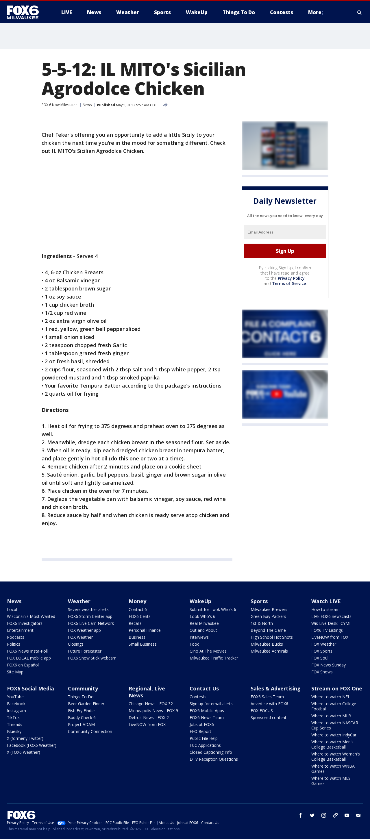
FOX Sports (321, 651)
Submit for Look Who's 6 (213, 609)
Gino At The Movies (208, 651)
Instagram (16, 710)
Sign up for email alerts (211, 703)
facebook (300, 815)
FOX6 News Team (207, 717)
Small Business (143, 644)
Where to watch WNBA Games (333, 768)
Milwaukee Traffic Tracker (214, 658)
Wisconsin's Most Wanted (31, 616)
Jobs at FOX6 (202, 724)
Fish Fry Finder (81, 710)
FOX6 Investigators (24, 623)
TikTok (13, 717)
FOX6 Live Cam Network (91, 623)
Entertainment (20, 630)
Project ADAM (81, 724)
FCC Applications (205, 745)
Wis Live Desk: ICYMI (330, 623)
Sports (259, 601)
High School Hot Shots (272, 637)
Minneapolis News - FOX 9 (153, 710)
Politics (13, 644)
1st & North (262, 623)
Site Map (15, 672)
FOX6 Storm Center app (90, 616)
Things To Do (81, 696)
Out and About (203, 630)
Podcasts (15, 637)
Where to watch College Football (333, 706)
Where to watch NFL (330, 696)
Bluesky (14, 731)
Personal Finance (145, 630)
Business (137, 637)
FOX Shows (322, 672)
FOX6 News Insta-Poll (27, 651)
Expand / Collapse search (359, 12)
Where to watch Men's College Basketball (332, 744)
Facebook (16, 703)
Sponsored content (268, 717)
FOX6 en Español (23, 665)
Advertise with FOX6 (269, 703)
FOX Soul (319, 658)
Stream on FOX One (336, 688)
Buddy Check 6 (82, 717)
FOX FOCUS (262, 710)
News (87, 104)
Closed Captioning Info (211, 752)
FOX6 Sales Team (267, 696)
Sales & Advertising (276, 688)
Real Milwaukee (204, 623)
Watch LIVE (326, 601)
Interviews (199, 637)
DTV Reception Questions (214, 759)
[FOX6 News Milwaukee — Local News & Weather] (26, 12)
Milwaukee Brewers (269, 609)
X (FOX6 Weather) (23, 752)
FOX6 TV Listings (327, 630)
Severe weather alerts (88, 609)
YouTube (15, 696)
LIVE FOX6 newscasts (331, 616)
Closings (76, 644)
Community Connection (90, 731)
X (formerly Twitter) (25, 738)
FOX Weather (80, 637)
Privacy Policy (291, 278)
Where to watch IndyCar (333, 735)
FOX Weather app (84, 630)
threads (335, 815)
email (358, 815)
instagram (323, 815)
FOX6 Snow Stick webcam (92, 658)
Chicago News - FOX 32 (151, 703)
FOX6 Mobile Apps (207, 710)
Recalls (135, 623)
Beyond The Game (268, 630)
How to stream (325, 609)
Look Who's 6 (202, 616)
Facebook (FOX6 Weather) (31, 745)
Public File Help (204, 738)
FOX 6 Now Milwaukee (59, 104)
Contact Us (204, 688)
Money (137, 601)
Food (194, 644)
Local (12, 609)
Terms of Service (289, 283)
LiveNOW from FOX (329, 637)
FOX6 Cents (140, 616)
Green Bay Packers (268, 616)
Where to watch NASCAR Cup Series (334, 725)
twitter (312, 815)
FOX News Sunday (328, 665)
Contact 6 (138, 609)
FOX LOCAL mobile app (29, 658)
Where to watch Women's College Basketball (335, 756)
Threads (14, 724)
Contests (198, 696)
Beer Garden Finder (86, 703)
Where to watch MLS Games (331, 780)
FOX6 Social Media (30, 688)
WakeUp (200, 601)
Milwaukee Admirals (269, 651)
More (314, 12)
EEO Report (200, 731)
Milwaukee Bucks (267, 644)
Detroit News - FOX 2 (149, 717)
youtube (347, 815)
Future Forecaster (84, 651)
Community (83, 688)
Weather (79, 601)
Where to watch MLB (331, 715)
